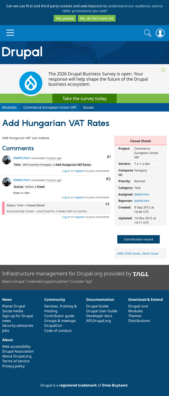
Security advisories (17, 325)
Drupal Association (18, 351)
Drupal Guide (97, 306)
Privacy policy (13, 366)
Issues (88, 107)
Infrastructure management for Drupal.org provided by (67, 273)
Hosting (50, 311)
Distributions (139, 320)
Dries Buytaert (115, 385)
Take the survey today (84, 98)
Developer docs (99, 315)
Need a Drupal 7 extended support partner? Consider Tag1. (47, 281)
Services (51, 306)
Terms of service (15, 361)
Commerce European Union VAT (50, 107)
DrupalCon (53, 325)
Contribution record (138, 239)
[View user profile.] (6, 160)
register (79, 171)
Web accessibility (16, 346)
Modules (9, 107)
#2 (108, 179)
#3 (107, 204)
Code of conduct (58, 330)
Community (54, 299)
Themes (134, 315)
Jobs (5, 330)
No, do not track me (96, 18)
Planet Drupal (13, 306)
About (7, 339)
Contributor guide (59, 315)
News (7, 299)
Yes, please (65, 18)
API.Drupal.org (98, 320)
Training (66, 306)
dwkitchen (141, 194)
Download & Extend (145, 299)
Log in (66, 171)
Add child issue (128, 253)
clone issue (150, 253)
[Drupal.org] (49, 53)
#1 (109, 157)
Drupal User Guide (101, 311)
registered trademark (78, 385)
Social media (12, 311)
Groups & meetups (60, 320)
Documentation (100, 299)
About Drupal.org (16, 356)
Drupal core (138, 306)
